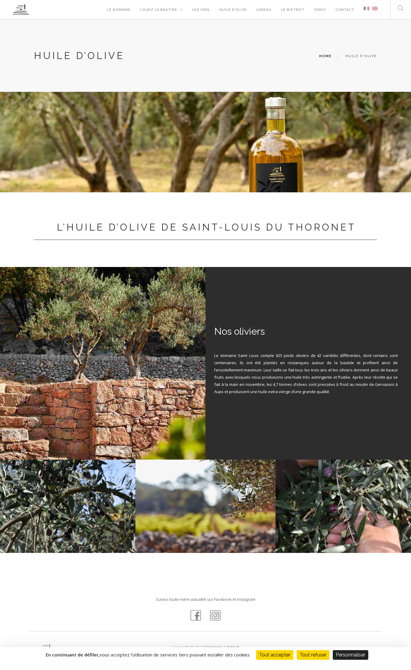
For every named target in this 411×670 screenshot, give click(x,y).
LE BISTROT (292, 10)
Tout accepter (274, 655)
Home (325, 56)
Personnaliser (350, 655)
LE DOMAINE (119, 10)
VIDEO (320, 10)
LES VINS (201, 10)
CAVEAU (263, 10)
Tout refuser (313, 655)
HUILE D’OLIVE (233, 10)
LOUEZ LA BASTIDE (158, 10)
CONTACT (344, 10)
